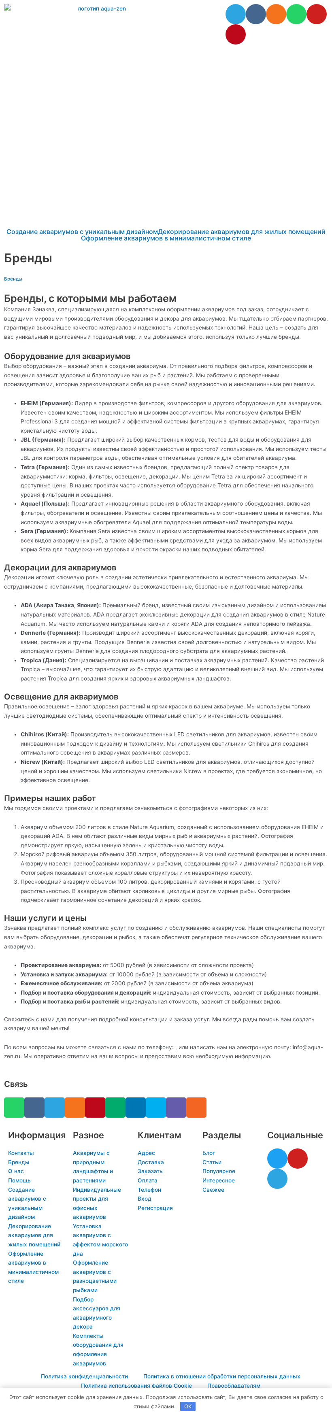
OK (188, 1406)
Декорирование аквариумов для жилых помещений (242, 231)
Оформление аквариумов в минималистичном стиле (166, 238)
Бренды (13, 279)
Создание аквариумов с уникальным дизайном (82, 231)
